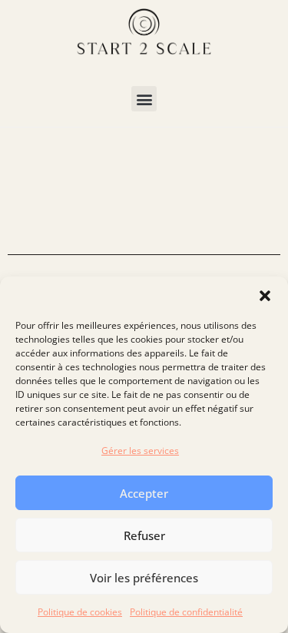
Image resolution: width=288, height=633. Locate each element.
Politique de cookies (80, 611)
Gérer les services (140, 450)
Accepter (144, 493)
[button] (265, 295)
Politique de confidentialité (186, 611)
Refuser (144, 535)
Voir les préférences (144, 577)
